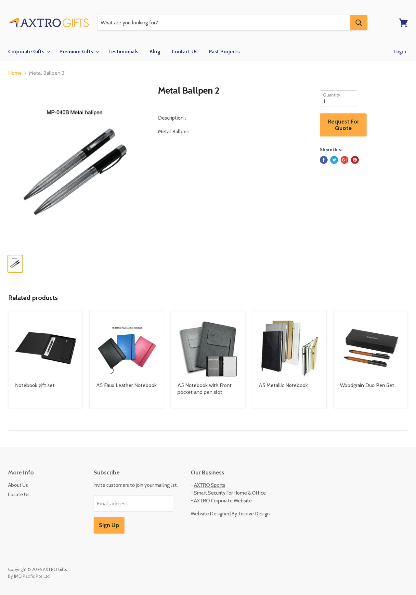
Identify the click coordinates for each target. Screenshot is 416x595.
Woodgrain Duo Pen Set (367, 385)
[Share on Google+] (344, 160)
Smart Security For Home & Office (230, 493)
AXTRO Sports (209, 485)
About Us (18, 485)
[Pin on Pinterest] (355, 160)
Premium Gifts (77, 51)
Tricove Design (254, 514)
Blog (155, 51)
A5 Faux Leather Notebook (126, 385)
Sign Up (109, 525)
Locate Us (19, 495)
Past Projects (224, 51)
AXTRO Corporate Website (223, 501)
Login (400, 52)
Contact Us (185, 51)
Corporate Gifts (27, 51)
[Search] (358, 22)
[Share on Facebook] (324, 160)
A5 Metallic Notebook (283, 385)
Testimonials (123, 51)
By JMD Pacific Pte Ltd (29, 576)
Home (15, 73)
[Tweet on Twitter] (334, 160)
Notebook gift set (35, 385)
